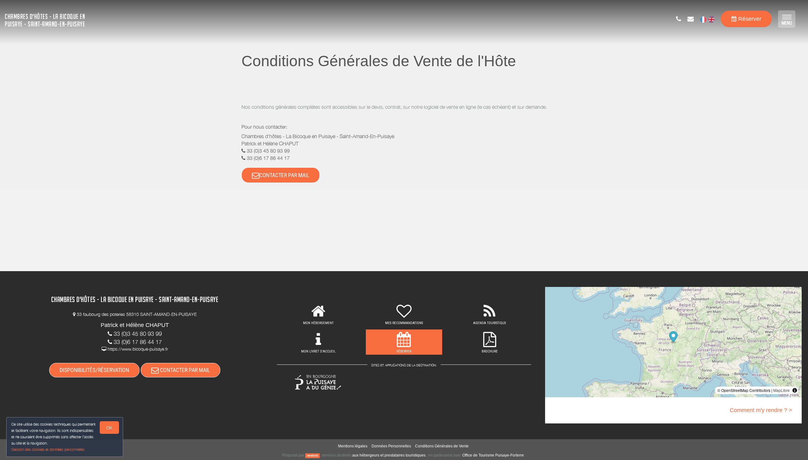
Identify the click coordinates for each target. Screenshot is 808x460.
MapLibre (781, 390)
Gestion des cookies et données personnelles (48, 449)
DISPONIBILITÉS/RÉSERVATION (94, 370)
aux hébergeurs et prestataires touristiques (388, 455)
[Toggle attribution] (795, 390)
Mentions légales (352, 446)
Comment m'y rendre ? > (761, 410)
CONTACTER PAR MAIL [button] (284, 175)
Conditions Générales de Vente (442, 446)
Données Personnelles (391, 446)
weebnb (312, 455)
